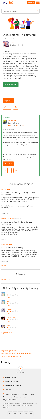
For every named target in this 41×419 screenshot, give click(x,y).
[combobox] (20, 11)
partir (12, 42)
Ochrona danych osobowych (17, 397)
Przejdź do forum (7, 265)
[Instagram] (26, 413)
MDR (4, 397)
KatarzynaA (12, 121)
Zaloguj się (31, 2)
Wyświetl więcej (6, 333)
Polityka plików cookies (9, 399)
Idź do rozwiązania (10, 84)
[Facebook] (10, 413)
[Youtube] (20, 413)
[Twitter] (15, 413)
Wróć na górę (20, 372)
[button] (5, 107)
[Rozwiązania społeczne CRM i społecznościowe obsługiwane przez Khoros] (5, 361)
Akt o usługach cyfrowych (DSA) (11, 356)
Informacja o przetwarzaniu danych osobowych (16, 353)
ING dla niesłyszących (12, 394)
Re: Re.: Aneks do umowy (12, 248)
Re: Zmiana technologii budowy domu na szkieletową (19, 193)
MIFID (33, 394)
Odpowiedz (8, 101)
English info (25, 394)
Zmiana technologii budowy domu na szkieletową (17, 223)
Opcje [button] (15, 107)
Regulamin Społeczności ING (10, 351)
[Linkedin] (31, 413)
